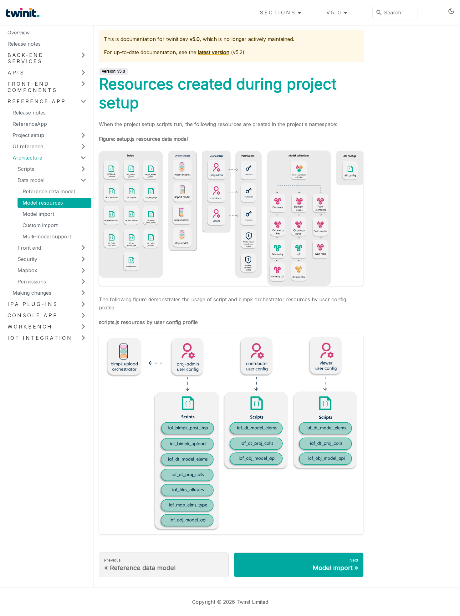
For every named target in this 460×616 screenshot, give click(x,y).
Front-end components (32, 87)
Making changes (32, 293)
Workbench (30, 326)
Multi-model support (47, 236)
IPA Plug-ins (33, 304)
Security (27, 259)
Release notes (24, 44)
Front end (29, 248)
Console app (33, 315)
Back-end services (26, 58)
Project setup (28, 135)
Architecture (27, 158)
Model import (38, 214)
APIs (16, 72)
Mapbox (27, 270)
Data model (31, 180)
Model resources (43, 203)
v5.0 (334, 12)
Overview (19, 32)
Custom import (40, 225)
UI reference (28, 146)
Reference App (37, 101)
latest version (213, 52)
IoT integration (40, 338)
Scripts (26, 169)
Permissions (32, 281)
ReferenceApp (30, 124)
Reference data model (49, 191)
